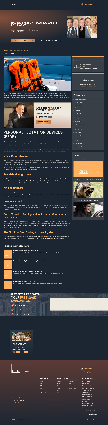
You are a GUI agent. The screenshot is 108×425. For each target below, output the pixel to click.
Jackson (59, 390)
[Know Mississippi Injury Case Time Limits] (8, 254)
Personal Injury (78, 132)
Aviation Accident (87, 392)
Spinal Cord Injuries (79, 140)
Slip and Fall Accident (88, 397)
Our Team (42, 381)
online (52, 238)
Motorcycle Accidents (79, 124)
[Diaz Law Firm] (16, 3)
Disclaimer (95, 419)
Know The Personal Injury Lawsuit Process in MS (27, 271)
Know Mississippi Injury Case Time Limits (25, 250)
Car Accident (85, 383)
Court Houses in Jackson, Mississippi (24, 281)
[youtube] (90, 372)
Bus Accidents (78, 105)
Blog (7, 50)
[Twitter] (88, 372)
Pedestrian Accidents (79, 129)
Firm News (77, 110)
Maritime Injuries (78, 113)
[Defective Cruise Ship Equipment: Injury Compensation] (8, 264)
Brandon (59, 386)
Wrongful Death (78, 146)
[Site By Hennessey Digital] (93, 414)
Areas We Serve (48, 8)
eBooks (42, 390)
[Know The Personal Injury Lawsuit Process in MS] (8, 274)
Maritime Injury (86, 399)
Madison (59, 381)
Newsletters (77, 127)
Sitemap (89, 419)
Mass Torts (77, 116)
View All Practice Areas (88, 410)
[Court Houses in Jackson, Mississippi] (8, 285)
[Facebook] (85, 372)
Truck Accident (86, 386)
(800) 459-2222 (90, 5)
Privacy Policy (82, 419)
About (14, 8)
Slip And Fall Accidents (79, 138)
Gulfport (59, 388)
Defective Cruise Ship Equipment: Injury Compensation (29, 261)
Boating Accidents (79, 102)
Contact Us (92, 8)
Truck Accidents (78, 143)
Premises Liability (79, 135)
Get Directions (15, 402)
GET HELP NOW (43, 122)
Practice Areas (29, 8)
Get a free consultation (23, 40)
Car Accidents (78, 107)
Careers (42, 388)
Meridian (59, 392)
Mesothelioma (78, 121)
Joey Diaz (83, 66)
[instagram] (93, 372)
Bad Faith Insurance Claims (80, 99)
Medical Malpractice (79, 118)
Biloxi (58, 383)
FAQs (63, 8)
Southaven (71, 381)
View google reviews (49, 40)
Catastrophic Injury (87, 403)
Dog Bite (84, 401)
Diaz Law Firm (44, 236)
